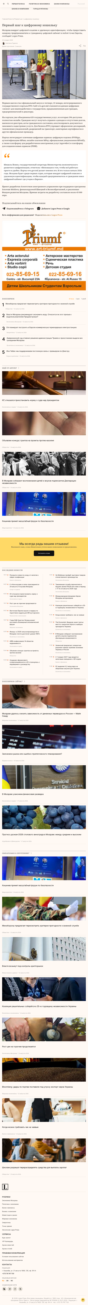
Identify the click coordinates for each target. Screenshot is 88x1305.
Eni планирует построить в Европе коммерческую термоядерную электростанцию (42, 327)
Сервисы (6, 1234)
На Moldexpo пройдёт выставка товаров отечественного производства (70, 576)
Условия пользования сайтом (13, 1256)
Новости (11, 19)
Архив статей (7, 1249)
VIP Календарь (7, 1241)
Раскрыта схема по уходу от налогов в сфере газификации (24, 576)
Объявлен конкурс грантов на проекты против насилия (28, 440)
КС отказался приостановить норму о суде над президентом (30, 400)
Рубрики (6, 1197)
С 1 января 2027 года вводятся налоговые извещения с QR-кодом (68, 658)
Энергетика (6, 1222)
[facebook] (15, 1289)
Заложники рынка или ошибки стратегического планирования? (32, 754)
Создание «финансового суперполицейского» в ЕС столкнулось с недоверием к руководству (25, 662)
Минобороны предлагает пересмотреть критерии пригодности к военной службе (40, 304)
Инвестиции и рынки (9, 1215)
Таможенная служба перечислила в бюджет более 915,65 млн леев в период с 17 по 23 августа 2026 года (70, 586)
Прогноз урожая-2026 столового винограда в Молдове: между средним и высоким (41, 834)
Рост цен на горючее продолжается (23, 603)
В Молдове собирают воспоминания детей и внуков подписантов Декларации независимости (39, 482)
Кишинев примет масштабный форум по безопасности (28, 521)
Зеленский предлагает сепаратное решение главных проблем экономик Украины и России (69, 647)
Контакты (7, 1264)
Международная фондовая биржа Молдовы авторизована (68, 597)
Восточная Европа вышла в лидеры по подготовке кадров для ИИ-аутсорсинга (24, 612)
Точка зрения (7, 1226)
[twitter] (20, 1289)
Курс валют (6, 1238)
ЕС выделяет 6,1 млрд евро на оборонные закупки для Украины (67, 667)
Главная (5, 19)
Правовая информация (13, 1253)
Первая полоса (18, 4)
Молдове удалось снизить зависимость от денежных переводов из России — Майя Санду (41, 714)
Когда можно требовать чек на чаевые (69, 615)
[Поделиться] (80, 45)
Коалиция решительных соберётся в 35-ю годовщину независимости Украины (70, 606)
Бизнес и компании (20, 9)
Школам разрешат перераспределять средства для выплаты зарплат (34, 1167)
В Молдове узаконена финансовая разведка (23, 794)
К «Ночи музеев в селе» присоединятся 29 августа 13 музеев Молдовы (24, 585)
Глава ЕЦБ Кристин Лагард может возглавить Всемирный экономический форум (24, 622)
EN (7, 1281)
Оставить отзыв (44, 553)
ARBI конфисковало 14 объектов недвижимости (21, 642)
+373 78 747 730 (8, 1273)
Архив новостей (8, 1245)
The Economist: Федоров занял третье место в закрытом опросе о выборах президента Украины (69, 624)
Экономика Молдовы (9, 1200)
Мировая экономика (9, 1219)
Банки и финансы (61, 4)
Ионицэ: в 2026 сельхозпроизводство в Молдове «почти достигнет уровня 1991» (25, 633)
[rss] (4, 1289)
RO (12, 1281)
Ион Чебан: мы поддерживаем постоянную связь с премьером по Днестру (37, 351)
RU (3, 1281)
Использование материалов (12, 1260)
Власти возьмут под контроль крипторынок (22, 966)
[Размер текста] (84, 45)
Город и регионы (40, 9)
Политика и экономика (39, 4)
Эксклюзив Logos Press (10, 1230)
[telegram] (10, 1289)
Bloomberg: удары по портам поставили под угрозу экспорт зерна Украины (37, 1087)
